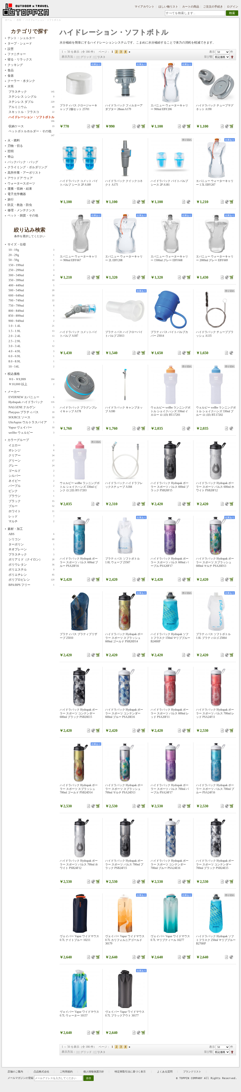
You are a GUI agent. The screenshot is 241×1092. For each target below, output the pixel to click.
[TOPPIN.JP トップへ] (26, 10)
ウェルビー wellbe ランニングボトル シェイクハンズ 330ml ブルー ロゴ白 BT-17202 (216, 411)
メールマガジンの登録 (20, 1077)
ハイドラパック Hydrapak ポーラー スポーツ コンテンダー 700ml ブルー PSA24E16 (170, 864)
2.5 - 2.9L (31, 341)
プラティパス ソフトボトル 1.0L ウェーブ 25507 (122, 560)
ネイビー (31, 481)
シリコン (31, 539)
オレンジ (31, 450)
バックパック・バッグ (23, 162)
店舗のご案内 (15, 1071)
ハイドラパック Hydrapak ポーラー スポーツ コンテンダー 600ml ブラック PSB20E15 (79, 713)
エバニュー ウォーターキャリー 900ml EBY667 (78, 258)
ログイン (232, 6)
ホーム (8, 20)
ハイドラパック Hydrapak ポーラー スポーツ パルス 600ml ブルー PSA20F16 (79, 562)
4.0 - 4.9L (31, 351)
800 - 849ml (31, 310)
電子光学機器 (17, 194)
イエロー (31, 445)
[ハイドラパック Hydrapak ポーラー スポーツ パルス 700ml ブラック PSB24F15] (125, 838)
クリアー (31, 455)
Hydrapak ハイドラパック (31, 402)
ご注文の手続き (213, 6)
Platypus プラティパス (31, 412)
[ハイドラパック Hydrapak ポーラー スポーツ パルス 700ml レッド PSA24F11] (216, 687)
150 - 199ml (31, 265)
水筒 (18, 20)
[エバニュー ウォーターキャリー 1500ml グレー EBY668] (171, 234)
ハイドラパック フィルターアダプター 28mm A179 (124, 107)
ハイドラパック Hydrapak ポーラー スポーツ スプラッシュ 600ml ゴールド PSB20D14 (124, 637)
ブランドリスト (192, 1071)
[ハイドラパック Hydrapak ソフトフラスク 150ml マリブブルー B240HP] (171, 611)
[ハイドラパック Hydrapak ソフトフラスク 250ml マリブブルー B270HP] (216, 913)
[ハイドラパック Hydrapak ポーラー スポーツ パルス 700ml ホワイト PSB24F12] (80, 838)
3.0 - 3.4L (31, 346)
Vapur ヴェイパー (31, 427)
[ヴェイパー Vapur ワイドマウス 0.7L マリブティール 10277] (171, 913)
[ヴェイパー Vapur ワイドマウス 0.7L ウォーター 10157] (80, 989)
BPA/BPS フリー (31, 585)
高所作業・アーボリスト (24, 172)
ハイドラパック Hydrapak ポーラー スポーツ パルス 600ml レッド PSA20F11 (170, 713)
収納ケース (31, 126)
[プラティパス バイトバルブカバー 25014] (171, 309)
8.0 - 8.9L (31, 361)
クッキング (15, 65)
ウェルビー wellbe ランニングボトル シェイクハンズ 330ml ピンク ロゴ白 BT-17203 (80, 486)
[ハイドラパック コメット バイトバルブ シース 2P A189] (80, 158)
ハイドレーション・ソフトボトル (31, 117)
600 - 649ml (31, 295)
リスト (101, 57)
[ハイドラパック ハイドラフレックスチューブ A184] (125, 460)
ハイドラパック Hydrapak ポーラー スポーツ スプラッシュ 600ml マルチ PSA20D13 (215, 562)
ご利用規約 (66, 1071)
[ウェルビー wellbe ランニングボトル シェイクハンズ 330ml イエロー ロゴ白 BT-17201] (171, 385)
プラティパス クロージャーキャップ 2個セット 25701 (78, 107)
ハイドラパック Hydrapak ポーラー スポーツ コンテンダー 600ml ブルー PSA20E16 (124, 713)
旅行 (11, 199)
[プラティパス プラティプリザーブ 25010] (80, 611)
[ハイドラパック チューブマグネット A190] (216, 83)
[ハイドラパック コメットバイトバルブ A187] (80, 309)
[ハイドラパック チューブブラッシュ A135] (216, 309)
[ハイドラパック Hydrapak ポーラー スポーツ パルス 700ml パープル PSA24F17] (171, 762)
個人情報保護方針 (93, 1071)
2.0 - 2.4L (31, 336)
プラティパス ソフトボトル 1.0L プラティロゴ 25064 (213, 636)
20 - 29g (31, 255)
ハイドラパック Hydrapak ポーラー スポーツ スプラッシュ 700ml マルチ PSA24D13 (124, 789)
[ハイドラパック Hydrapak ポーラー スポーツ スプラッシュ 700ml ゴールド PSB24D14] (80, 762)
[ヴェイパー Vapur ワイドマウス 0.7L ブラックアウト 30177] (125, 989)
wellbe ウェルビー (31, 432)
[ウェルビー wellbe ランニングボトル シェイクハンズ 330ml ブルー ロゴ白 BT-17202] (216, 385)
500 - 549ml (31, 290)
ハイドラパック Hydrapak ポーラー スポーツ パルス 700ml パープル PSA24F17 (170, 789)
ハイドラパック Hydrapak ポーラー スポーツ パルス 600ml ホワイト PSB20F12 (215, 486)
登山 (11, 156)
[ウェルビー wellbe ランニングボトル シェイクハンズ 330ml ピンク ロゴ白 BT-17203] (80, 460)
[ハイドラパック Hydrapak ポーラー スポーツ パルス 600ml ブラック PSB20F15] (171, 460)
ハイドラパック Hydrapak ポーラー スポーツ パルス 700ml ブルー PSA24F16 (215, 789)
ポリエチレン (31, 574)
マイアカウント (144, 6)
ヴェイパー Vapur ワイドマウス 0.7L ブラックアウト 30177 (125, 1013)
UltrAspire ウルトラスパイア (31, 422)
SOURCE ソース (31, 417)
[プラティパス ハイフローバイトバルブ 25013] (125, 309)
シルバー (31, 475)
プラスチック (31, 91)
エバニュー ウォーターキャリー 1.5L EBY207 (214, 182)
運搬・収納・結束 (20, 188)
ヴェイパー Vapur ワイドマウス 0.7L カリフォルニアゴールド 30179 (125, 940)
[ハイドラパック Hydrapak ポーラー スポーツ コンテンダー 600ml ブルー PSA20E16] (125, 687)
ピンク (31, 491)
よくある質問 (165, 1071)
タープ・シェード (20, 43)
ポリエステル (31, 569)
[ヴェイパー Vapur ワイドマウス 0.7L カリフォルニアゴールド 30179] (125, 913)
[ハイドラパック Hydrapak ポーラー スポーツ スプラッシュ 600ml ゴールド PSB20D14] (125, 611)
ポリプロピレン (31, 579)
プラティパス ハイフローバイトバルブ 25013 (124, 333)
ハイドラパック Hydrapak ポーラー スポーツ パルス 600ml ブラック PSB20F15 (170, 486)
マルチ (31, 521)
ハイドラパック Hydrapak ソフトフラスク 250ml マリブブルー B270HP (216, 940)
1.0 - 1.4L (31, 326)
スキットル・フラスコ (31, 112)
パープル (31, 486)
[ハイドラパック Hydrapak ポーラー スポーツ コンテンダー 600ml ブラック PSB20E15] (80, 687)
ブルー (31, 506)
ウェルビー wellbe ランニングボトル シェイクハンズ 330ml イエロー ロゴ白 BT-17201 (170, 411)
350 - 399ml (31, 280)
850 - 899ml (31, 315)
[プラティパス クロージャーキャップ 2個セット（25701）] (80, 83)
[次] (129, 51)
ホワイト (31, 511)
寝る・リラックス (20, 59)
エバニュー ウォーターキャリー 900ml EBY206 (169, 107)
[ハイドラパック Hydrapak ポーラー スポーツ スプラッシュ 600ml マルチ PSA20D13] (216, 536)
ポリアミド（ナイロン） (31, 559)
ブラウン (31, 496)
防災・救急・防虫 (20, 205)
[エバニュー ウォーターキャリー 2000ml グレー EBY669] (216, 234)
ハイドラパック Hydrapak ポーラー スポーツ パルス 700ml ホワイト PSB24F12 (79, 864)
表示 (212, 51)
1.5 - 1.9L (31, 331)
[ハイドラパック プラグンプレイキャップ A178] (80, 385)
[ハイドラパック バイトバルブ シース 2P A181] (171, 158)
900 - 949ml (31, 321)
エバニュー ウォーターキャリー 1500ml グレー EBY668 (169, 258)
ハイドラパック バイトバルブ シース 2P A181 (169, 182)
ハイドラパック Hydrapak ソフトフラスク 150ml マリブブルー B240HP (170, 637)
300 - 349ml (31, 275)
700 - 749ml (31, 300)
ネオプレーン (31, 549)
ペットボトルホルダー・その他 (31, 131)
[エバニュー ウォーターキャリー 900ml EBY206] (171, 83)
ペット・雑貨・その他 (23, 215)
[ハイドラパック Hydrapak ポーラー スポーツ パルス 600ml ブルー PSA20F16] (80, 536)
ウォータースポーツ (21, 183)
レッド (31, 516)
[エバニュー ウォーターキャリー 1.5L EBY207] (216, 158)
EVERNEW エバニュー (31, 397)
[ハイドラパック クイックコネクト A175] (125, 158)
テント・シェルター (21, 38)
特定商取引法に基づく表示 (130, 1071)
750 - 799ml (31, 305)
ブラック (31, 501)
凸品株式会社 (41, 1071)
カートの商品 (190, 6)
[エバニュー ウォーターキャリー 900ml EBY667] (80, 234)
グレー (31, 465)
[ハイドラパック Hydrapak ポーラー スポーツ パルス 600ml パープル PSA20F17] (171, 536)
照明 (11, 151)
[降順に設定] (232, 56)
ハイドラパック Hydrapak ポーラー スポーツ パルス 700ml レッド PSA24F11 (215, 713)
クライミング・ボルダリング (27, 167)
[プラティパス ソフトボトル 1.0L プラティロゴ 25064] (216, 611)
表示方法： (69, 56)
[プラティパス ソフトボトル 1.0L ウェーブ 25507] (125, 536)
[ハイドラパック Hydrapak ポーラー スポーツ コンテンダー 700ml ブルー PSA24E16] (171, 838)
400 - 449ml (31, 285)
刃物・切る (15, 146)
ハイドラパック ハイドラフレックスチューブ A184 (124, 484)
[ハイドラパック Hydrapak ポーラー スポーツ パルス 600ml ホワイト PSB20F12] (216, 460)
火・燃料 (14, 140)
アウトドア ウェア (20, 178)
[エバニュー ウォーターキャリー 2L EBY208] (125, 234)
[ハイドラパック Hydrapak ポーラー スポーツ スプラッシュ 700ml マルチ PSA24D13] (125, 762)
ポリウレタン (31, 564)
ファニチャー (17, 54)
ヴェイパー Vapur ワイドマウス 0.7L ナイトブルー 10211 (79, 938)
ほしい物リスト (168, 6)
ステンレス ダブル (31, 102)
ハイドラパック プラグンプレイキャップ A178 (78, 409)
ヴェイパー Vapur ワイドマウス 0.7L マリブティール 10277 (170, 938)
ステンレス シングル (31, 96)
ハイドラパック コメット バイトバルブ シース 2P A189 (79, 182)
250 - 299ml (31, 270)
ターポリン (31, 544)
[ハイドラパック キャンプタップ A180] (125, 385)
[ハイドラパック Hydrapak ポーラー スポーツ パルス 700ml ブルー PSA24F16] (216, 762)
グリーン (31, 460)
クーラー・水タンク (21, 81)
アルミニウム (31, 107)
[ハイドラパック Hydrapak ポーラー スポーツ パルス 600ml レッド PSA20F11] (171, 687)
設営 (11, 49)
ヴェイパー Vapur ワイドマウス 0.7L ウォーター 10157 (79, 1013)
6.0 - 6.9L (31, 356)
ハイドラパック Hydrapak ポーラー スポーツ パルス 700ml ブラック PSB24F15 (124, 864)
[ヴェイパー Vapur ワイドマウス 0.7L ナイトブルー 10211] (80, 913)
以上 (31, 384)
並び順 (208, 56)
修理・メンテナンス (21, 210)
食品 (11, 70)
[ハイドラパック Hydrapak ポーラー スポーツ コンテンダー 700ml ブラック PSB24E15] (216, 838)
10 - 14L (31, 366)
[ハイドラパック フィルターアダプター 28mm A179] (125, 83)
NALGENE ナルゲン (31, 407)
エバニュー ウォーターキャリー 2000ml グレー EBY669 (214, 258)
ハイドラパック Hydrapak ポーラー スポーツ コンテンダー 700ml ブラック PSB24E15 (215, 864)
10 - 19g (31, 250)
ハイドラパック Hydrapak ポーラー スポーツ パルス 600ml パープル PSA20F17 (170, 562)
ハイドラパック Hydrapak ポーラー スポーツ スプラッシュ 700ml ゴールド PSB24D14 (79, 789)
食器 (11, 75)
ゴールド (31, 470)
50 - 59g (31, 260)
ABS (31, 534)
